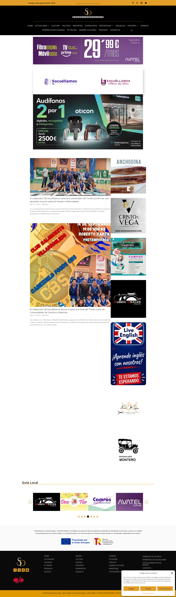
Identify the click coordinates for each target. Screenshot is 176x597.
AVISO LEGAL (91, 593)
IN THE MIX (72, 30)
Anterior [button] (30, 502)
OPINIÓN (144, 26)
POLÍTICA (66, 26)
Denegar (148, 589)
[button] (172, 573)
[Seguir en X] (137, 3)
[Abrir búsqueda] (128, 30)
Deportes (45, 204)
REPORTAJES (105, 26)
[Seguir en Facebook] (133, 3)
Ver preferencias (165, 589)
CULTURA (55, 26)
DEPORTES (78, 26)
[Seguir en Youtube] (146, 3)
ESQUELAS (120, 26)
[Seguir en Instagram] (141, 3)
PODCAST (103, 30)
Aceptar (131, 589)
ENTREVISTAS (91, 26)
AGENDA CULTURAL (88, 30)
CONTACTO (115, 30)
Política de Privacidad (148, 593)
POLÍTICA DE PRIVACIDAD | (106, 593)
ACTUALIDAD (41, 26)
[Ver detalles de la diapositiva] (46, 502)
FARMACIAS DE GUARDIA (53, 30)
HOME (30, 26)
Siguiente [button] (146, 502)
